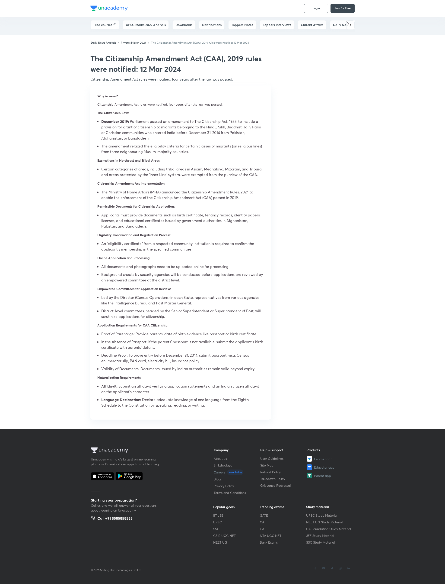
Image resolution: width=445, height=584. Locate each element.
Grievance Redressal (275, 485)
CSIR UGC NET (224, 535)
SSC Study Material (320, 542)
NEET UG (220, 542)
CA (262, 529)
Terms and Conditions (230, 492)
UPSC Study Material (321, 515)
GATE (264, 515)
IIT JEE (218, 515)
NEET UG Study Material (324, 522)
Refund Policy (270, 472)
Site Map (266, 465)
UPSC (217, 522)
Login (316, 8)
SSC (216, 529)
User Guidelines (271, 458)
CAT (263, 522)
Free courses (102, 25)
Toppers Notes (242, 25)
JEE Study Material (320, 535)
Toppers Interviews (277, 25)
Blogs (218, 479)
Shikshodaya (223, 465)
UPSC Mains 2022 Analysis (146, 25)
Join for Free (343, 8)
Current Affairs (312, 25)
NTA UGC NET (270, 535)
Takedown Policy (272, 478)
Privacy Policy (224, 486)
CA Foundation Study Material (328, 529)
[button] (350, 25)
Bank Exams (269, 542)
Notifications (212, 25)
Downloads (183, 25)
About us (220, 458)
